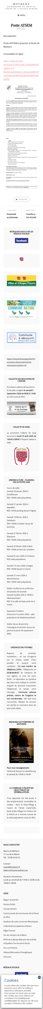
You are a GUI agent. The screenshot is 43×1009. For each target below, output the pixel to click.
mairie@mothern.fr (11, 867)
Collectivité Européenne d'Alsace (17, 926)
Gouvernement (10, 909)
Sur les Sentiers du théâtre (14, 935)
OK (39, 977)
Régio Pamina (9, 930)
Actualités (23, 199)
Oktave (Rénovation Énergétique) (17, 952)
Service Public (9, 904)
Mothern (21, 3)
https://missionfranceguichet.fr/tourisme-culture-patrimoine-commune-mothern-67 (21, 362)
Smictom (7, 957)
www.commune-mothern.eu (15, 870)
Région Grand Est (10, 900)
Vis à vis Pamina (10, 948)
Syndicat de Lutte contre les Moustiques (20, 921)
